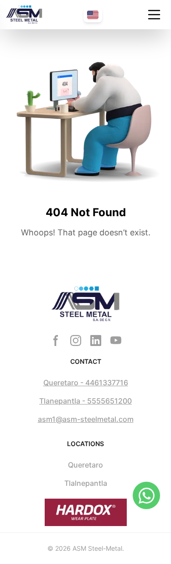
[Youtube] (115, 340)
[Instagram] (75, 340)
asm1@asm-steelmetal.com (86, 419)
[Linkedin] (95, 340)
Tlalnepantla (85, 483)
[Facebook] (55, 340)
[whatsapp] (147, 496)
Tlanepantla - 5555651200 (85, 400)
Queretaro (85, 464)
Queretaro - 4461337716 (85, 382)
